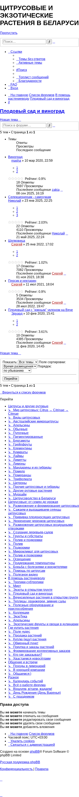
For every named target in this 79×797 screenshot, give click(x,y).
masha (16, 160)
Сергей (16, 244)
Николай (14, 200)
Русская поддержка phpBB (20, 762)
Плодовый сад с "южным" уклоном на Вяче (40, 310)
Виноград (15, 157)
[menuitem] (30, 59)
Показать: (10, 362)
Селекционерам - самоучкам (29, 197)
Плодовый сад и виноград (32, 111)
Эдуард (16, 313)
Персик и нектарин (22, 280)
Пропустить (8, 33)
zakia (56, 189)
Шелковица (16, 240)
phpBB (35, 751)
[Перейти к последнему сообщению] (61, 189)
